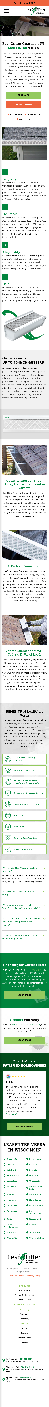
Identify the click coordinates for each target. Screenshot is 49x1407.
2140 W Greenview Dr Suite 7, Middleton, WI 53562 (25, 1370)
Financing (24, 1314)
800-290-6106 (27, 1367)
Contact (24, 1323)
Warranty (24, 1319)
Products (24, 1286)
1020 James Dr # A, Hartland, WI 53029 (22, 1361)
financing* (37, 970)
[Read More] (13, 1114)
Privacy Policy (33, 1275)
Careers (24, 1342)
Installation (24, 1290)
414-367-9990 (26, 1359)
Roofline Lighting (24, 1304)
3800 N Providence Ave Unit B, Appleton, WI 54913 (25, 1381)
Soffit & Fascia (24, 1300)
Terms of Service (16, 1275)
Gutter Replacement (24, 1295)
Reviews (24, 1333)
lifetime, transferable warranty (25, 1024)
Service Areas (24, 1338)
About (24, 1328)
